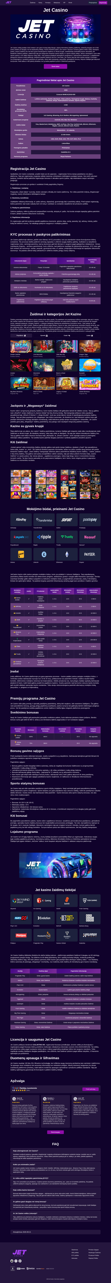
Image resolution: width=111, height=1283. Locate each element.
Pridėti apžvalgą (90, 1089)
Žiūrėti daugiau (55, 1132)
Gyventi (42, 335)
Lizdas (88, 335)
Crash (66, 335)
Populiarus (20, 335)
